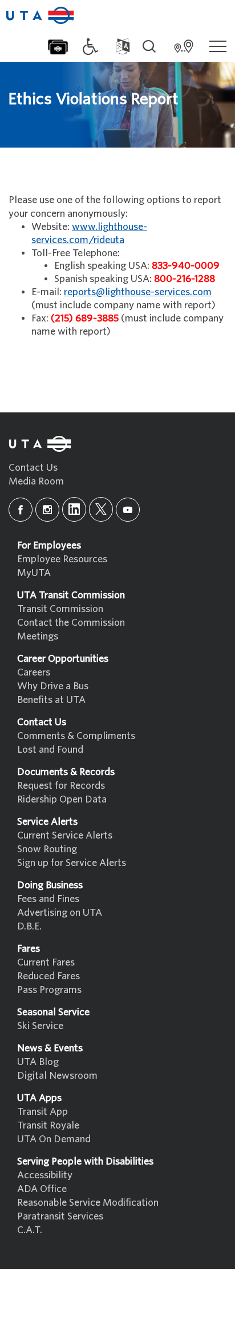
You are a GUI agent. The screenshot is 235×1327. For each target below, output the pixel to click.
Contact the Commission (71, 622)
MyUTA (34, 572)
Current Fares (46, 962)
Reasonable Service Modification (88, 1202)
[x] (101, 509)
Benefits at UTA (51, 699)
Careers (33, 672)
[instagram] (47, 510)
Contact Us (33, 467)
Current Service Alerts (64, 835)
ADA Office (42, 1188)
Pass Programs (49, 989)
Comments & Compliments (76, 735)
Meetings (37, 636)
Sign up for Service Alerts (71, 862)
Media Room (36, 481)
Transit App (42, 1111)
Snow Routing (47, 849)
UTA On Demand (54, 1139)
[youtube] (128, 510)
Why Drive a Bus (52, 686)
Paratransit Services (60, 1216)
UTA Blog (38, 1061)
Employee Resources (62, 559)
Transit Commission (60, 608)
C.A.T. (29, 1230)
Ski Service (40, 1025)
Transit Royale (48, 1125)
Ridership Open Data (62, 799)
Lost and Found (50, 749)
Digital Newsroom (57, 1075)
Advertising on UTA (59, 912)
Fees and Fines (48, 898)
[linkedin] (74, 509)
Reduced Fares (48, 976)
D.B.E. (29, 926)
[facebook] (21, 510)
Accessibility (44, 1175)
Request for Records (61, 785)
